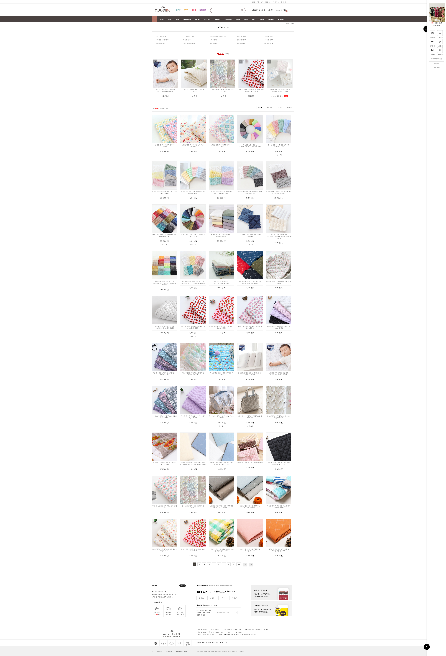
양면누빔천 (240, 40)
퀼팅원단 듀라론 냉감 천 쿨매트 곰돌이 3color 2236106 (250, 374)
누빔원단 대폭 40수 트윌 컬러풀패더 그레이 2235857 (164, 463)
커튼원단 (217, 19)
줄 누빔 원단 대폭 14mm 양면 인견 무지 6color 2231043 (193, 192)
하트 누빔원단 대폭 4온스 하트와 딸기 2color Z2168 (193, 550)
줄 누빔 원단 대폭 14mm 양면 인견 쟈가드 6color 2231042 (221, 192)
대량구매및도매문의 (436, 59)
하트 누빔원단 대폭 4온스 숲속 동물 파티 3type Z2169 (164, 550)
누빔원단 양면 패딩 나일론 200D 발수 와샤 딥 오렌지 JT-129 (278, 550)
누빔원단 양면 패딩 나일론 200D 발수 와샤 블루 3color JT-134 (221, 463)
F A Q (223, 598)
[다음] (245, 564)
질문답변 (201, 598)
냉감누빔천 (267, 43)
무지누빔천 (240, 36)
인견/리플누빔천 (188, 43)
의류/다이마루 (187, 19)
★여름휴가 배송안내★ (159, 591)
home (287, 23)
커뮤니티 (274, 2)
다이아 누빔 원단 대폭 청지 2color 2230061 (250, 235)
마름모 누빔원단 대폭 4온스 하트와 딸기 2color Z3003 (221, 327)
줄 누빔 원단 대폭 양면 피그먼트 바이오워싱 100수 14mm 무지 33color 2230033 (164, 283)
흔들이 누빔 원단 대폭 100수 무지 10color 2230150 (221, 235)
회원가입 (259, 2)
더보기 (182, 585)
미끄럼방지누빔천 (161, 40)
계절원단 (197, 19)
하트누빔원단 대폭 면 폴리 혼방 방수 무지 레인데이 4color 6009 (250, 282)
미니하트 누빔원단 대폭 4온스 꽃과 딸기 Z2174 (164, 507)
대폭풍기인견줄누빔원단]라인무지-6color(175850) (221, 282)
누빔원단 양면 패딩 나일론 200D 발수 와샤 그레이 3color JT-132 (250, 507)
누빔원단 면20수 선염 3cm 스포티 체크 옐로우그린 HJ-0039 (221, 550)
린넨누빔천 (267, 36)
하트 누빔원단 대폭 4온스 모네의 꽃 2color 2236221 (193, 374)
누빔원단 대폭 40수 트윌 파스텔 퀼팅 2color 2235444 (278, 507)
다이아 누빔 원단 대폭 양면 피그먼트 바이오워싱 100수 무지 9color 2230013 (193, 282)
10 (239, 564)
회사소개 (159, 651)
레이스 (254, 19)
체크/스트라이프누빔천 (217, 36)
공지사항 (432, 46)
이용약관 (169, 651)
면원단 (170, 19)
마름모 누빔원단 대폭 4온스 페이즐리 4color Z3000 (164, 374)
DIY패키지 (281, 19)
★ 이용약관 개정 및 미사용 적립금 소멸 (164, 594)
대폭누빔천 (267, 40)
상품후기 (432, 54)
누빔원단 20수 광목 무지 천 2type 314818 (194, 90)
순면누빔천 (159, 36)
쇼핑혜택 (440, 37)
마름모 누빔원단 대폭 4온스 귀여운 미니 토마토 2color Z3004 (251, 90)
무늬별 (238, 19)
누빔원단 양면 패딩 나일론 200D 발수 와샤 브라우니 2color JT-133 (221, 507)
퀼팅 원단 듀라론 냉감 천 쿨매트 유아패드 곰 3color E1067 (280, 90)
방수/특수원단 (228, 19)
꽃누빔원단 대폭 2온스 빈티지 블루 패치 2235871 (221, 417)
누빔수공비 (240, 43)
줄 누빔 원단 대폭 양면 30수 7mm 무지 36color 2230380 (164, 235)
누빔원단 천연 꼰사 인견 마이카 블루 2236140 (221, 374)
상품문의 (440, 46)
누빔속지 (212, 43)
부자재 (262, 19)
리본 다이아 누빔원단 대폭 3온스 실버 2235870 (250, 417)
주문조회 (234, 598)
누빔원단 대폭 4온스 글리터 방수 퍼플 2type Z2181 (193, 417)
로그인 (253, 2)
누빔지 (246, 19)
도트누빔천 (213, 40)
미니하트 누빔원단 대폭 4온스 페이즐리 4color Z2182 (164, 417)
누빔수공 (432, 37)
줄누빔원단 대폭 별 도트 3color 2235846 (250, 463)
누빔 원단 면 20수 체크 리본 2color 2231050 (164, 145)
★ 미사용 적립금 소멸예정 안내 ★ (162, 597)
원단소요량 (436, 67)
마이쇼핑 (265, 2)
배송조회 (440, 54)
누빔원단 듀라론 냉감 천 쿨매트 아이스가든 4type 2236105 (165, 90)
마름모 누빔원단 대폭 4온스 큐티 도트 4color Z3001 (278, 327)
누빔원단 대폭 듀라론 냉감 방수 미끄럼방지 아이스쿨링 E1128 (164, 327)
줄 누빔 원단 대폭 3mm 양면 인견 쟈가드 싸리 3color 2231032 (278, 192)
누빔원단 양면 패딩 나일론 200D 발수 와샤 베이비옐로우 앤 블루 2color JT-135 (193, 463)
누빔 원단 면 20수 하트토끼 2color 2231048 (221, 145)
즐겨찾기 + (284, 2)
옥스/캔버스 (207, 19)
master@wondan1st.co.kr (231, 634)
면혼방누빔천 (187, 36)
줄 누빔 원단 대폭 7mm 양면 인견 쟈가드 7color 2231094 (164, 192)
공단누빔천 (159, 43)
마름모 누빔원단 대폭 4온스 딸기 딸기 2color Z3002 (250, 327)
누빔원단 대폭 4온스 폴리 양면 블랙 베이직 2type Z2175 (279, 463)
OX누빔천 (186, 40)
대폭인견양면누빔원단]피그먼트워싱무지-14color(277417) (250, 145)
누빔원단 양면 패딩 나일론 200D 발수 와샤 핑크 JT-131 (250, 550)
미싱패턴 (271, 19)
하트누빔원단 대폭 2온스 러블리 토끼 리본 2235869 (278, 417)
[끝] (251, 564)
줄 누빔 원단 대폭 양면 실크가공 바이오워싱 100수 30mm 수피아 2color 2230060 (279, 236)
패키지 (162, 19)
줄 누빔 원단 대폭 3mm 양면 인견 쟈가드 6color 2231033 (250, 192)
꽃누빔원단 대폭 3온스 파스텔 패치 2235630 (223, 90)
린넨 (177, 19)
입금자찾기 (436, 63)
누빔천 (292, 23)
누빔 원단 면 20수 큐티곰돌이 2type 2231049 (193, 145)
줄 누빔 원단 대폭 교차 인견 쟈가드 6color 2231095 (278, 145)
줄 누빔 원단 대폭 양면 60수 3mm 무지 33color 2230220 (193, 235)
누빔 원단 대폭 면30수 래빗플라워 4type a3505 (278, 282)
